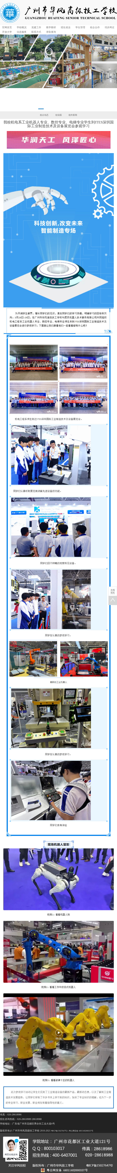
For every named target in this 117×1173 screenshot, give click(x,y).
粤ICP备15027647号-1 (59, 1131)
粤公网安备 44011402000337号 (81, 1131)
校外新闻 (73, 115)
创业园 (58, 115)
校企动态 (44, 115)
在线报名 (113, 591)
